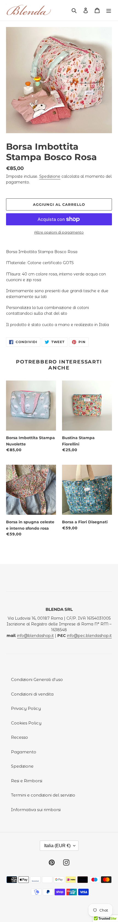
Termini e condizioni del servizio (43, 795)
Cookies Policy (26, 723)
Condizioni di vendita (32, 694)
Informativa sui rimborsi (36, 809)
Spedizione (49, 176)
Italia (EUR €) (57, 845)
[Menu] (108, 10)
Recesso (19, 737)
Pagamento (23, 751)
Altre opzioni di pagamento (59, 232)
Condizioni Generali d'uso (37, 679)
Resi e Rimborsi (26, 780)
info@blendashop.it (35, 635)
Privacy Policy (26, 708)
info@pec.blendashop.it (89, 635)
